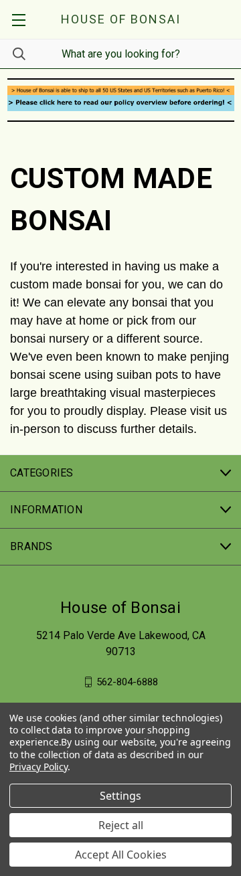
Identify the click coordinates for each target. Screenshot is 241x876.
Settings (120, 795)
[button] (120, 90)
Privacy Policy (38, 766)
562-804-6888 (127, 681)
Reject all (120, 825)
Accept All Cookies (121, 854)
